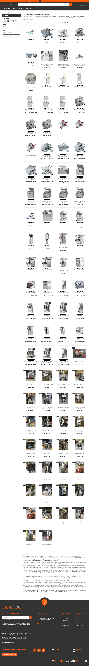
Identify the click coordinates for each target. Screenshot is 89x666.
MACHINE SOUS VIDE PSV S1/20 (79, 202)
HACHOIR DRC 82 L (31, 384)
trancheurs (25, 560)
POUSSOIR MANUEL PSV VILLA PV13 (31, 247)
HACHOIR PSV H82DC (63, 453)
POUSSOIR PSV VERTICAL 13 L (47, 431)
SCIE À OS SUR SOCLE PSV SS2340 (79, 87)
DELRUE (60, 591)
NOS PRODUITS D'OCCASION (11, 20)
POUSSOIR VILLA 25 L (30, 544)
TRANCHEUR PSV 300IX (80, 133)
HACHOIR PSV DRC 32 (79, 247)
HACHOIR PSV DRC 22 (47, 269)
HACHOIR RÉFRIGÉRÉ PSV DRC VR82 (31, 293)
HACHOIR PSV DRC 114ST (63, 338)
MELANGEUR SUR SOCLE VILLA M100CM (47, 316)
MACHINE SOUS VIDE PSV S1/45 (47, 202)
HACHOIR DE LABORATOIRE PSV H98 (79, 408)
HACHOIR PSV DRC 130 (31, 338)
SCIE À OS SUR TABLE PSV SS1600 (63, 110)
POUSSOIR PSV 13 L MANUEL (79, 522)
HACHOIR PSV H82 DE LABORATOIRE (79, 431)
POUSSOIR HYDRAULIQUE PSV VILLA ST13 (47, 247)
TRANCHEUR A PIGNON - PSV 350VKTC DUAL (63, 156)
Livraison (78, 617)
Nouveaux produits (80, 622)
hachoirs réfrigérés (56, 559)
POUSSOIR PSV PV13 (47, 453)
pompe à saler (37, 560)
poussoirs (74, 559)
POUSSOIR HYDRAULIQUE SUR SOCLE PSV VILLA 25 (63, 362)
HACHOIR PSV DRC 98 (79, 338)
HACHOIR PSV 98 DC (47, 522)
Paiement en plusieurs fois (9, 654)
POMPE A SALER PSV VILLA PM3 (30, 224)
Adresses (63, 623)
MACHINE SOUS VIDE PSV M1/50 (79, 179)
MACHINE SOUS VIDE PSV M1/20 (31, 202)
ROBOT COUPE (39, 591)
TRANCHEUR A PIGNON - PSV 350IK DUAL (47, 41)
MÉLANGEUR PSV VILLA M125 (79, 224)
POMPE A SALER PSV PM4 (30, 41)
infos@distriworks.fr (47, 622)
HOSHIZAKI (50, 591)
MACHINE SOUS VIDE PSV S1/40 (63, 202)
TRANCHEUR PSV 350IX (63, 133)
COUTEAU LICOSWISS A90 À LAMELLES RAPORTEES (79, 65)
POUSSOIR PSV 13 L (31, 407)
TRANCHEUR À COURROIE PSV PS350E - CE (79, 110)
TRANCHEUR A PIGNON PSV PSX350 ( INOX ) (79, 41)
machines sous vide (47, 560)
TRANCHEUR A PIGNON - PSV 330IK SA (79, 156)
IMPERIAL (56, 591)
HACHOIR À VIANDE (63, 430)
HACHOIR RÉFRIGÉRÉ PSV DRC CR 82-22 (79, 270)
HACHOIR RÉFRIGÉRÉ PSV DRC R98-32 (47, 293)
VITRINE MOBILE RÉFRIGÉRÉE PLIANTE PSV (31, 64)
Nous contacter (79, 625)
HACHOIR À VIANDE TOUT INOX (63, 522)
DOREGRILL (45, 591)
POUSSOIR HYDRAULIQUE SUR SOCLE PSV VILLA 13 (63, 293)
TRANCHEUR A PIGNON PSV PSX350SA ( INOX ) (63, 41)
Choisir (76, 22)
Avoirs (63, 622)
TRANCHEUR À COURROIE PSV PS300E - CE (30, 133)
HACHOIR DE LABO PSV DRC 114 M (31, 431)
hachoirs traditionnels (66, 559)
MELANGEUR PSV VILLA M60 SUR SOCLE (63, 316)
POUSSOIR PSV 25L (31, 499)
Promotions (78, 620)
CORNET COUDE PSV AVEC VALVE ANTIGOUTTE (47, 65)
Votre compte (66, 613)
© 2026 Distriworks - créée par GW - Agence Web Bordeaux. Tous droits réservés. (21, 661)
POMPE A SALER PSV (79, 361)
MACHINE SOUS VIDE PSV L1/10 (63, 179)
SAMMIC (33, 591)
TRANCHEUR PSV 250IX (31, 155)
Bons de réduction (65, 625)
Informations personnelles (67, 617)
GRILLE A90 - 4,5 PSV (30, 87)
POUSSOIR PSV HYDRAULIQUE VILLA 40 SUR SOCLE (79, 317)
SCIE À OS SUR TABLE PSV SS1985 (30, 110)
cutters (79, 559)
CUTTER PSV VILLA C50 (47, 224)
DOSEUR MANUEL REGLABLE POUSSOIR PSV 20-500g (63, 65)
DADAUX (65, 591)
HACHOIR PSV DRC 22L (63, 270)
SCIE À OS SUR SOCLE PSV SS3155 (47, 87)
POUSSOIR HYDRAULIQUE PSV (47, 545)
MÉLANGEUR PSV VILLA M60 (63, 407)
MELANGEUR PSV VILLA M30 (31, 361)
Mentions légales (79, 618)
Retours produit (65, 618)
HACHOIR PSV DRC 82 (31, 269)
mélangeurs (84, 559)
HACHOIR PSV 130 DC (63, 499)
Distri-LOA (78, 627)
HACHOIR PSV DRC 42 (63, 247)
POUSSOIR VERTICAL (47, 476)
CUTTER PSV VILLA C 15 (47, 499)
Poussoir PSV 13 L (63, 476)
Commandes (64, 620)
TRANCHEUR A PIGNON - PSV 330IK (31, 179)
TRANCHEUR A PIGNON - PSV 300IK (47, 179)
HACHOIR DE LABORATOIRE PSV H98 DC (47, 385)
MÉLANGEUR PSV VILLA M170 (63, 224)
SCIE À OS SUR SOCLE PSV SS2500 (63, 87)
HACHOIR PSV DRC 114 (47, 338)
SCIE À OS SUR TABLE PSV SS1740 (47, 110)
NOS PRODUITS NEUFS (9, 21)
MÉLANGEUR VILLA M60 (80, 453)
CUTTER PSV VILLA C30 (31, 315)
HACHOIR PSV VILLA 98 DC (63, 384)
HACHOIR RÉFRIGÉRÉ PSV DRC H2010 (79, 385)
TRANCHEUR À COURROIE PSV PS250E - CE (47, 133)
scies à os (31, 560)
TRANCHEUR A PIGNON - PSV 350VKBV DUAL (47, 156)
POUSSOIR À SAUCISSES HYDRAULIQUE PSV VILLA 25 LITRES (47, 409)
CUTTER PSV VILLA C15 (79, 292)
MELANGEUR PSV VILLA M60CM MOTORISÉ (47, 362)
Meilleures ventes (79, 623)
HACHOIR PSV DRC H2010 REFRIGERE (30, 476)
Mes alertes (64, 627)
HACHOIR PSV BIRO (31, 453)
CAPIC (29, 591)
